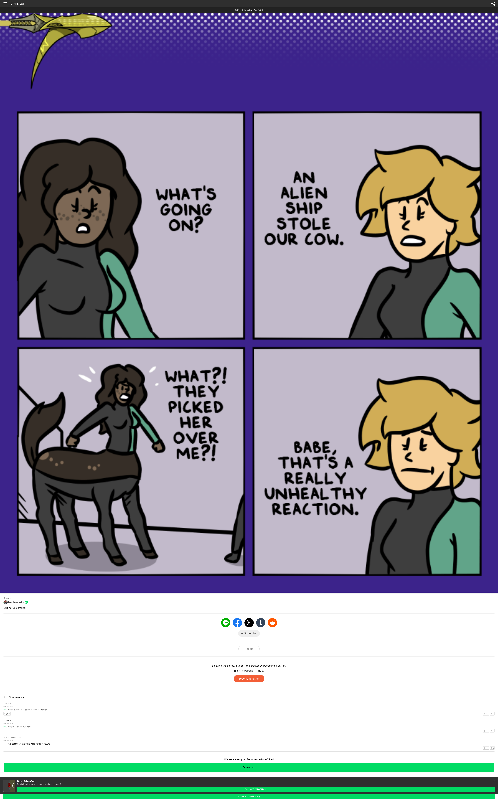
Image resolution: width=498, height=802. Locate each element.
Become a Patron (249, 678)
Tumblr (260, 622)
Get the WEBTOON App (256, 789)
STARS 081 (17, 3)
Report (249, 648)
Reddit (272, 622)
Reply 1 (7, 714)
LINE (225, 622)
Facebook (237, 622)
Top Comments (13, 697)
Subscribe (250, 633)
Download (249, 767)
